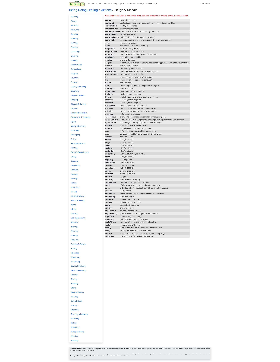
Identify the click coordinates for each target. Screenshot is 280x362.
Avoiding (74, 25)
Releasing (75, 253)
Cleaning (74, 56)
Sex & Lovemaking (78, 270)
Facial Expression (78, 143)
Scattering (75, 257)
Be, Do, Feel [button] (96, 3)
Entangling (75, 134)
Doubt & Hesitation (79, 113)
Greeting (74, 161)
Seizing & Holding (78, 266)
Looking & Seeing (78, 218)
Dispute (74, 108)
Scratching (75, 261)
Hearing (74, 174)
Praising (74, 235)
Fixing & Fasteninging (80, 152)
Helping (74, 178)
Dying (73, 121)
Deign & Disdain (77, 95)
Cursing (74, 82)
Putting (74, 248)
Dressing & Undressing (80, 117)
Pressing (74, 239)
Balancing (75, 29)
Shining (74, 279)
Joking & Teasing (78, 200)
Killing (73, 204)
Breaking (74, 38)
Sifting (73, 288)
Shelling (74, 274)
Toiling (73, 323)
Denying (74, 99)
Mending (74, 222)
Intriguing (75, 187)
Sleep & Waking (77, 292)
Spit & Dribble (76, 301)
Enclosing (75, 130)
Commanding (76, 64)
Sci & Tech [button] (130, 3)
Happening (75, 165)
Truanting (75, 327)
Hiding (73, 183)
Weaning (74, 340)
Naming (74, 226)
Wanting (74, 336)
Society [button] (140, 3)
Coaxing (74, 60)
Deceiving (75, 91)
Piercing (74, 231)
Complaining (76, 69)
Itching (74, 191)
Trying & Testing (77, 331)
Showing (74, 283)
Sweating (75, 310)
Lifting (73, 209)
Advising (74, 16)
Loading (74, 213)
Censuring (75, 51)
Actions (106, 10)
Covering (74, 78)
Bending (74, 34)
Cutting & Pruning (78, 86)
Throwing (75, 318)
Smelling (74, 296)
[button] (155, 3)
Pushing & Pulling (78, 244)
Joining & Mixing (77, 196)
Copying (74, 73)
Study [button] (148, 3)
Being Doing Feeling (83, 10)
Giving (73, 156)
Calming (74, 47)
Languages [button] (117, 3)
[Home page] (77, 3)
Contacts (204, 3)
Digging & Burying (78, 104)
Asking (73, 21)
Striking (74, 305)
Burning (74, 43)
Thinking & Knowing (79, 314)
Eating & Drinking (78, 126)
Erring (73, 139)
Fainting (74, 148)
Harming (74, 169)
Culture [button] (107, 3)
